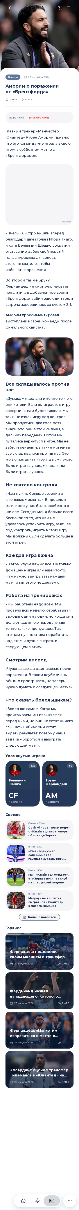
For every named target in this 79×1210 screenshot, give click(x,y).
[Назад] (9, 7)
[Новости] (52, 1200)
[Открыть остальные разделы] (69, 1200)
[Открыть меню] (68, 7)
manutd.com (39, 117)
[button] (39, 356)
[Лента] (37, 1200)
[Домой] (23, 1200)
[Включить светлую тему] (59, 7)
